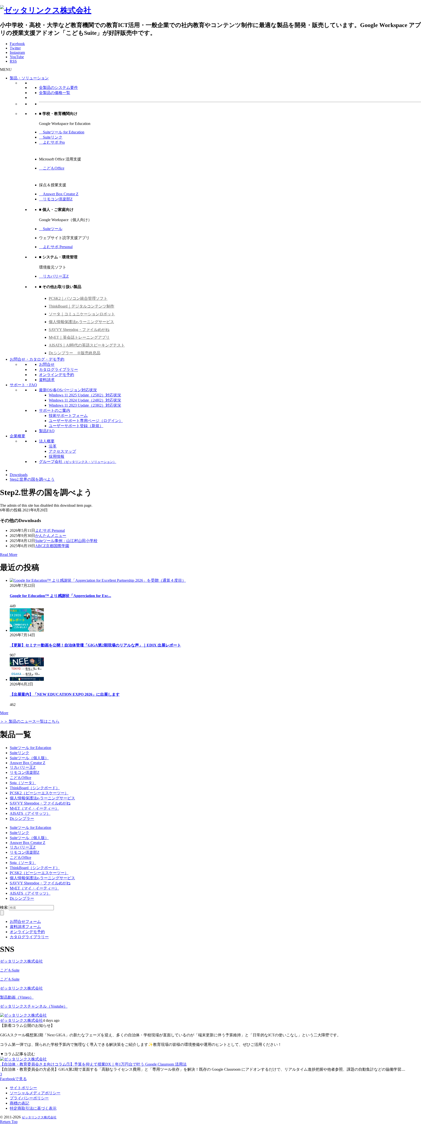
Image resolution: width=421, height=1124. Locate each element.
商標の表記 (19, 1103)
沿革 (53, 446)
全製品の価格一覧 (54, 93)
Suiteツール (50, 229)
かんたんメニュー (50, 536)
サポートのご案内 (54, 410)
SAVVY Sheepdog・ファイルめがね (79, 330)
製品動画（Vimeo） (17, 997)
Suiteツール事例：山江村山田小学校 (66, 541)
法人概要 (47, 441)
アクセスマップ (62, 451)
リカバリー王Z (54, 276)
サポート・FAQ (23, 385)
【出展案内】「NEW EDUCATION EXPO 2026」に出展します (65, 694)
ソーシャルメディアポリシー (35, 1093)
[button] (6, 69)
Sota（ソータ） (23, 783)
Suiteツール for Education (61, 132)
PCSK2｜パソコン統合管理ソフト (78, 298)
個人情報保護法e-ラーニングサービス (81, 322)
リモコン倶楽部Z (56, 199)
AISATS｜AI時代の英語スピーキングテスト (87, 345)
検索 (4, 907)
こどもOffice (51, 168)
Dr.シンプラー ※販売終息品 (74, 353)
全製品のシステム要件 (58, 87)
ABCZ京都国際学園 (52, 546)
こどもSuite (9, 970)
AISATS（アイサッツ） (30, 813)
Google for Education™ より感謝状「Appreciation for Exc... (60, 596)
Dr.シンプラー (22, 818)
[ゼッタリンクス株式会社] (45, 10)
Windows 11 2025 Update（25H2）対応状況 (85, 395)
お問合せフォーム (25, 921)
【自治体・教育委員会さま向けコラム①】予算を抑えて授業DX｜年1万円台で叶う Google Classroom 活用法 (93, 1064)
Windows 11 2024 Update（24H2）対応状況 (85, 400)
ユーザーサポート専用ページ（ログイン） (86, 421)
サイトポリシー (23, 1088)
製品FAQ (47, 431)
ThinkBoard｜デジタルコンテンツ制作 (81, 306)
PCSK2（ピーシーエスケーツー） (39, 793)
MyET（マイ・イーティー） (34, 808)
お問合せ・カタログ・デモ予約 (37, 359)
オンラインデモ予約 (56, 375)
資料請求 (47, 380)
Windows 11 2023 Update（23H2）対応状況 (85, 405)
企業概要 (17, 436)
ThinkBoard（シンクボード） (35, 788)
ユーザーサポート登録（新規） (76, 426)
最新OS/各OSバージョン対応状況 (68, 390)
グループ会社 (77, 461)
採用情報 (56, 456)
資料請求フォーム (25, 927)
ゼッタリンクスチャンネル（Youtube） (33, 1006)
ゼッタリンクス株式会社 (21, 961)
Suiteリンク (50, 137)
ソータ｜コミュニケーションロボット (82, 314)
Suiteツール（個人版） (29, 758)
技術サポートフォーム (68, 415)
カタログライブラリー (58, 369)
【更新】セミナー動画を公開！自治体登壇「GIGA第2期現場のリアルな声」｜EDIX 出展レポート (95, 645)
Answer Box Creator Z (58, 194)
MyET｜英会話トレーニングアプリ (79, 337)
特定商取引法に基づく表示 (33, 1108)
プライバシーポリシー (29, 1098)
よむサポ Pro (52, 142)
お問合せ (47, 364)
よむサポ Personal (56, 247)
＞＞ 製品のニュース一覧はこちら (29, 721)
